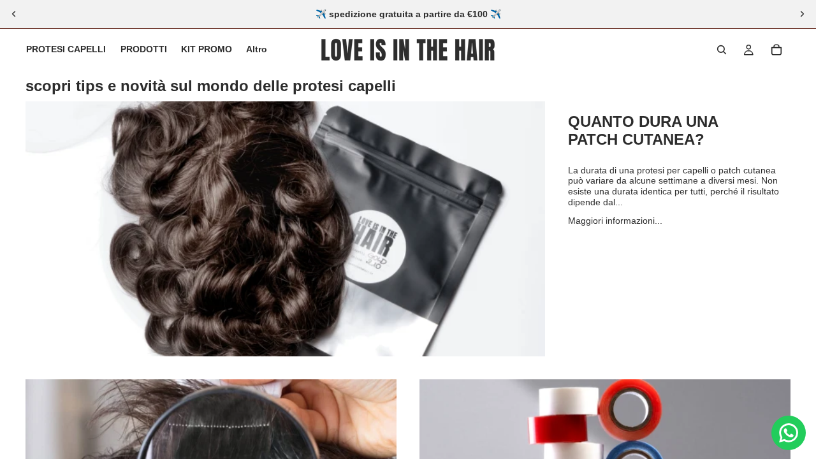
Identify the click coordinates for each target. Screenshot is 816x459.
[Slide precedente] (14, 14)
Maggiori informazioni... (615, 220)
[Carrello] (776, 50)
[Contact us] (788, 433)
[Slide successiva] (802, 14)
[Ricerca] (722, 50)
